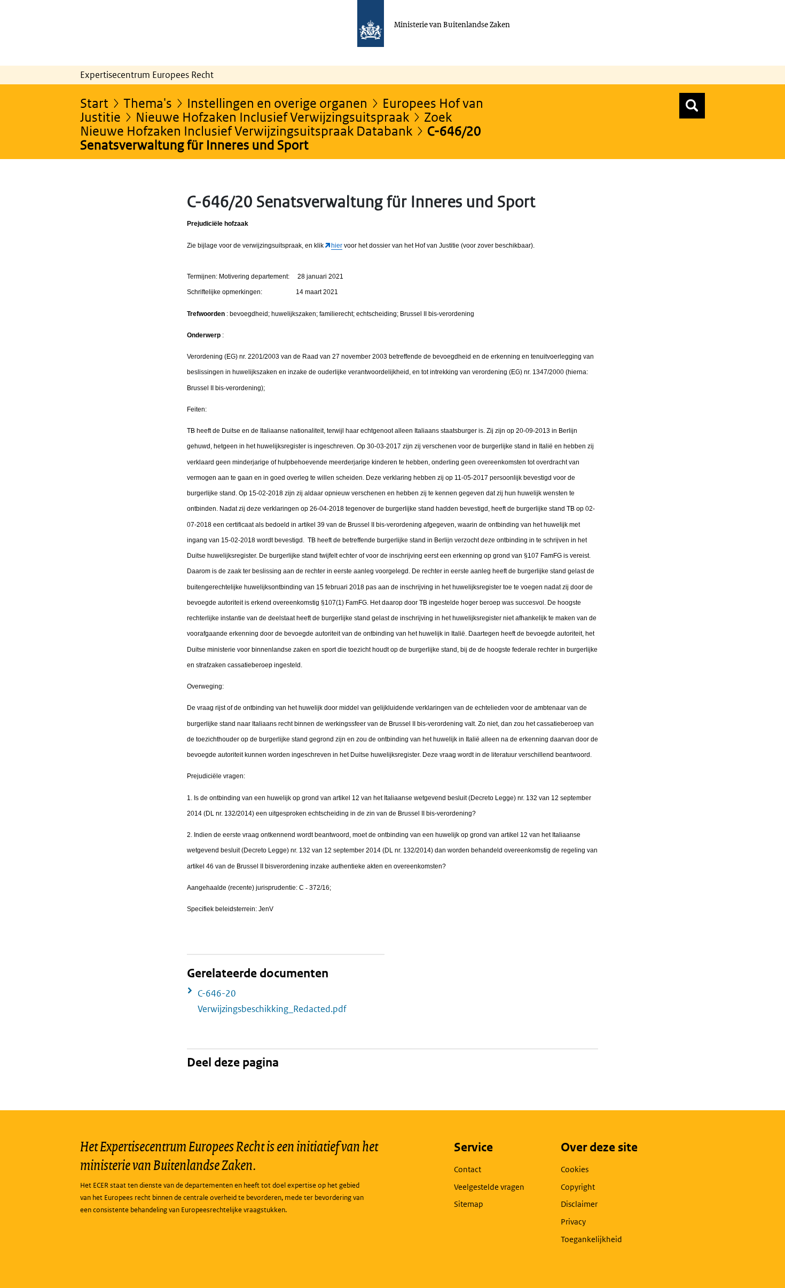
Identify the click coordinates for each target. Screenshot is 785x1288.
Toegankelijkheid (591, 1239)
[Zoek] (692, 105)
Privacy (573, 1221)
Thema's (147, 102)
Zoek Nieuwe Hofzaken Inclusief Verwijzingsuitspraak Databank (266, 123)
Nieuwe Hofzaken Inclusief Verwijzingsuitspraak (272, 116)
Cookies (574, 1169)
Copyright (578, 1187)
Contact (467, 1169)
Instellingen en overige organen (277, 102)
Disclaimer (579, 1204)
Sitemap (468, 1204)
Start (94, 102)
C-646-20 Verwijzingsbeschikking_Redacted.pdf (272, 1001)
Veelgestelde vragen (489, 1187)
